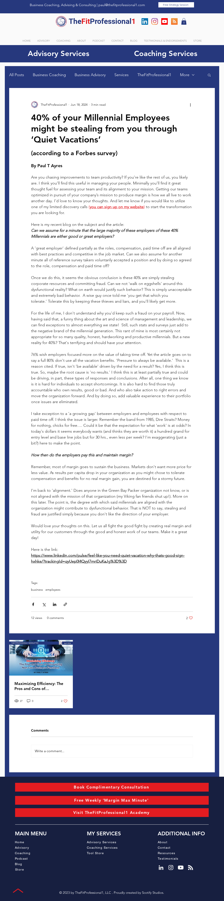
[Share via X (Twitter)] (44, 604)
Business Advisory (90, 74)
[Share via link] (65, 604)
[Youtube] (164, 21)
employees (53, 590)
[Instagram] (154, 21)
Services (121, 74)
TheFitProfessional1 (154, 74)
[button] (184, 21)
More (184, 74)
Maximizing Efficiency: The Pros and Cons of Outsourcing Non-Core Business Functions (38, 686)
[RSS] (174, 21)
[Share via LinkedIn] (54, 604)
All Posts (16, 74)
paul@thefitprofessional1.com (121, 5)
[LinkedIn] (145, 21)
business (37, 590)
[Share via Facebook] (33, 604)
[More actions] (190, 104)
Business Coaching (49, 74)
